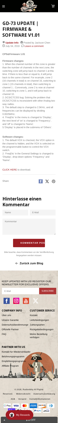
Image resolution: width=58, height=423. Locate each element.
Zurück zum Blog (31, 263)
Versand (22, 399)
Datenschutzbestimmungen (15, 324)
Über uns (6, 315)
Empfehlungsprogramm (14, 361)
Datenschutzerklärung (44, 394)
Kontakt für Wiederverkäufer (16, 351)
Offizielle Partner (10, 329)
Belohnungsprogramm (13, 356)
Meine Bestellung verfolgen (38, 335)
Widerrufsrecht (23, 394)
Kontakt (34, 315)
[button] (53, 6)
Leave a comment (34, 46)
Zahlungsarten (37, 324)
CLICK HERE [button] (9, 169)
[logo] (29, 6)
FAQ (4, 334)
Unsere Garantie (10, 320)
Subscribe (48, 291)
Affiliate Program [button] (10, 366)
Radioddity (28, 389)
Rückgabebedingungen (41, 329)
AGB (13, 399)
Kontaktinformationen (39, 399)
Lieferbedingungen (39, 320)
